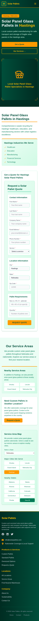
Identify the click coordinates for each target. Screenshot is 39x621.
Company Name (15, 220)
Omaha (11, 384)
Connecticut (12, 495)
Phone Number (14, 239)
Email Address (14, 229)
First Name (13, 201)
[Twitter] (12, 534)
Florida (11, 500)
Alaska (27, 482)
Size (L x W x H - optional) (18, 301)
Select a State (8, 450)
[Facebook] (3, 534)
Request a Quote (13, 420)
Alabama (12, 482)
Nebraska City (27, 389)
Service (12, 248)
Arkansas (27, 486)
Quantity (12, 310)
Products (26, 615)
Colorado (27, 491)
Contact (18, 615)
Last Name (13, 211)
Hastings (12, 472)
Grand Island (11, 389)
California (12, 491)
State (11, 274)
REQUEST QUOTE (19, 322)
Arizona (11, 486)
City (11, 265)
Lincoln (27, 384)
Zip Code (12, 283)
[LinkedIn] (7, 534)
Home (12, 615)
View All (27, 500)
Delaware (27, 495)
